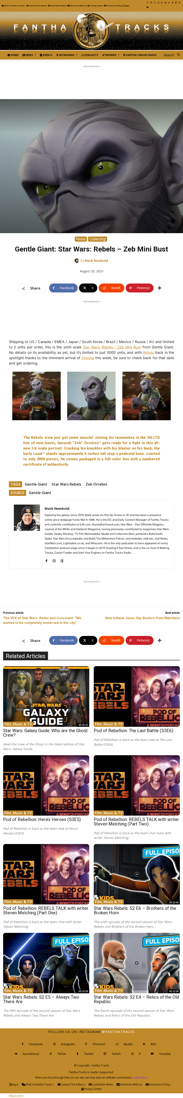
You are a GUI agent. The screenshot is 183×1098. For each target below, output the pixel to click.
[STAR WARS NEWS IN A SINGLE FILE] (91, 31)
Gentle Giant (36, 484)
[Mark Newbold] (77, 260)
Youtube (165, 1053)
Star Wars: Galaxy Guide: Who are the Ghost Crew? (45, 733)
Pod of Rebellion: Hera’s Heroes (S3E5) (42, 819)
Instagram (68, 1044)
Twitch (116, 1053)
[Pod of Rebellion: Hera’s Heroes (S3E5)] (46, 785)
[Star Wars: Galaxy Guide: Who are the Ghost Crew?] (46, 696)
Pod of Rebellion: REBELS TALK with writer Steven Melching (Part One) (45, 910)
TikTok (61, 1053)
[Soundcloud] (165, 2)
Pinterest (99, 1044)
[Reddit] (158, 2)
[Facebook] (147, 2)
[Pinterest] (154, 2)
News (80, 239)
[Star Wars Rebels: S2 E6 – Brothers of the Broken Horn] (137, 874)
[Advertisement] (91, 79)
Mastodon (16, 1096)
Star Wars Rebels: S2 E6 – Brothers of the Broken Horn (135, 910)
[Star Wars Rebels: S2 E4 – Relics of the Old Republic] (137, 963)
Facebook (36, 1044)
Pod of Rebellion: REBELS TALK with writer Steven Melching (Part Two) (136, 822)
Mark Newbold (96, 260)
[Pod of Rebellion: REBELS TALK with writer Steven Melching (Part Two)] (137, 785)
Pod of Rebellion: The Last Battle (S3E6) (133, 730)
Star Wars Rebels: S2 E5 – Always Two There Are (41, 999)
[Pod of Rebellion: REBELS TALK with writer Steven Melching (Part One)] (46, 874)
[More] (159, 288)
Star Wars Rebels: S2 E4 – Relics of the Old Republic (136, 999)
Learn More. (140, 1077)
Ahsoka (88, 358)
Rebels (148, 352)
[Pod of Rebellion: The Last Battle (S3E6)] (137, 696)
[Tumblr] (172, 2)
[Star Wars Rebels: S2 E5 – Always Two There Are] (46, 963)
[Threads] (62, 559)
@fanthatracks (118, 1031)
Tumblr (89, 1053)
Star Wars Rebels (66, 484)
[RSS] (162, 2)
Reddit (128, 1044)
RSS (153, 1044)
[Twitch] (176, 2)
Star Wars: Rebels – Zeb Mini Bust (112, 347)
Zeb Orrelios (96, 484)
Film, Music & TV (18, 724)
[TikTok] (169, 2)
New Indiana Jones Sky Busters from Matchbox (142, 618)
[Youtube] (147, 7)
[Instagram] (151, 2)
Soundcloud (31, 1053)
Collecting (97, 239)
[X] (179, 2)
